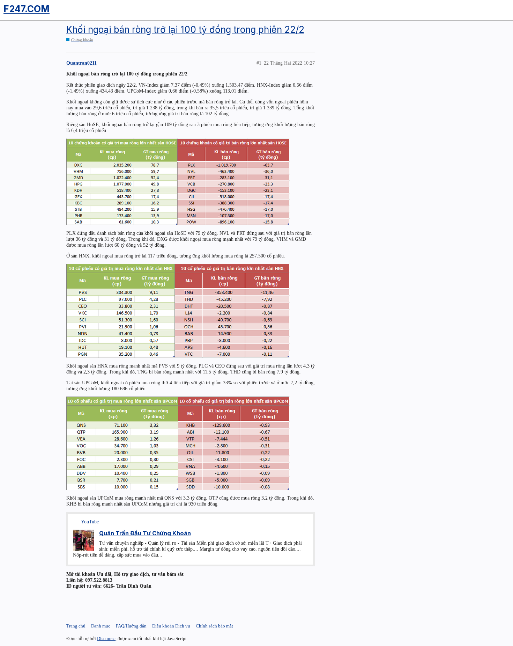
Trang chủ (76, 626)
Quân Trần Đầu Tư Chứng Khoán (145, 533)
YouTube (90, 521)
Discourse (106, 638)
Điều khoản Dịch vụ (171, 626)
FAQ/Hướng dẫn (131, 626)
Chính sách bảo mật (214, 626)
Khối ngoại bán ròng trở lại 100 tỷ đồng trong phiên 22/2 (185, 29)
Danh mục (100, 626)
